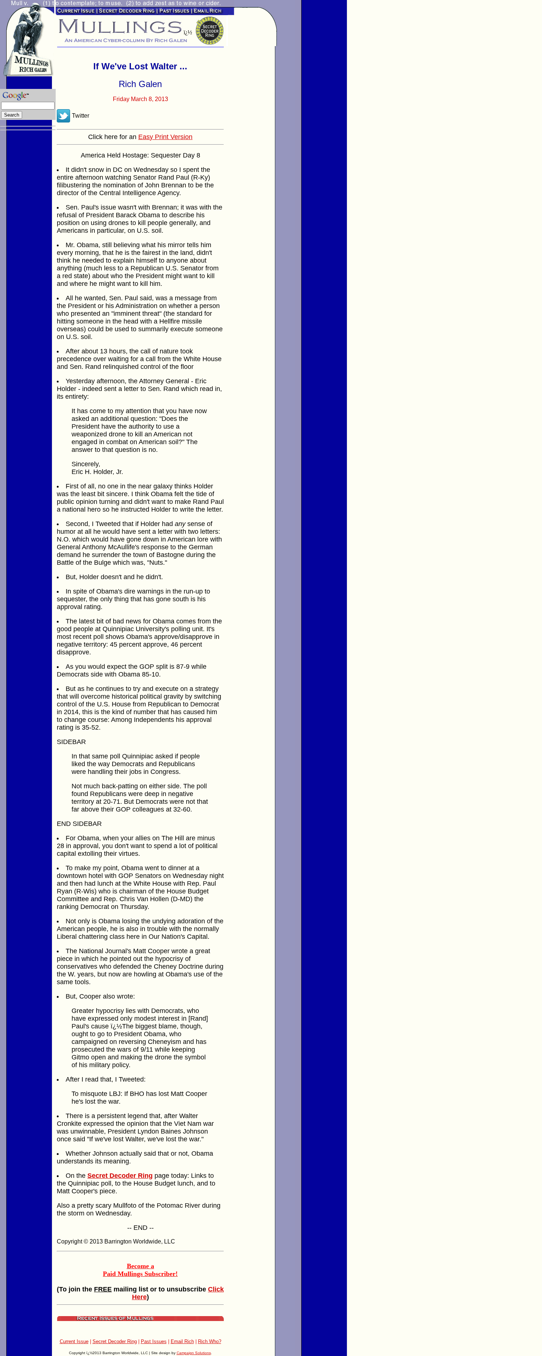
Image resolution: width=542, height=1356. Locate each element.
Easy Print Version (165, 137)
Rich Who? (209, 1341)
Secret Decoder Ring (115, 1341)
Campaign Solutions (194, 1353)
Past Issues (154, 1341)
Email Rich (182, 1341)
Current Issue (74, 1341)
